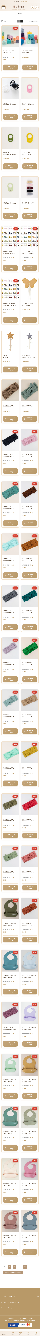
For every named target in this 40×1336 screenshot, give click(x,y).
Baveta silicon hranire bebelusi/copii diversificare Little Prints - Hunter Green (9, 924)
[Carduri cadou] (32, 7)
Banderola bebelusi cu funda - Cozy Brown (9, 406)
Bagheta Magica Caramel (7, 356)
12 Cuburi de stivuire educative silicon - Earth (29, 52)
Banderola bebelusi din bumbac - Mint (9, 768)
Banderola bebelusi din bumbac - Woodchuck (8, 1028)
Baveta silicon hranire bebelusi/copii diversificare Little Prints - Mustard (29, 1080)
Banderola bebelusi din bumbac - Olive (10, 820)
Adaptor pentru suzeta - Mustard (29, 153)
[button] (3, 7)
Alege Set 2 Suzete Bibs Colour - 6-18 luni (28, 252)
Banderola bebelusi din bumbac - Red (28, 820)
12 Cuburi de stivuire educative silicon (8, 52)
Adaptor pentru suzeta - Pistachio (10, 203)
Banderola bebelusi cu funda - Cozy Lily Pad (28, 406)
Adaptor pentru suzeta (9, 104)
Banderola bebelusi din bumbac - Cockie (28, 559)
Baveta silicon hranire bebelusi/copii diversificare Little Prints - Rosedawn (9, 1236)
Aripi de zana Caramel (28, 304)
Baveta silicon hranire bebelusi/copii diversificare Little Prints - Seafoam (9, 1080)
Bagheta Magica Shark (28, 356)
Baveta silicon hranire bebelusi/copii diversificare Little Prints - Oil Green (9, 1132)
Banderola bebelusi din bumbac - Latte (29, 716)
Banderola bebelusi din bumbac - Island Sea (10, 716)
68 (25, 1267)
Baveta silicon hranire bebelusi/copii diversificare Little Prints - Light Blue (29, 976)
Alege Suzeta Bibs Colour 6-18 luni (9, 304)
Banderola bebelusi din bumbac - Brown (29, 507)
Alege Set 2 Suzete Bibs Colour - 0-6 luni (8, 252)
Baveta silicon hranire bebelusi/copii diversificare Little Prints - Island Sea (9, 976)
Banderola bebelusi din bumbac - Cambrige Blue (9, 559)
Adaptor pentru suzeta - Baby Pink (29, 104)
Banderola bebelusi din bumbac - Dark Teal (28, 611)
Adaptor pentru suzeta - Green (10, 153)
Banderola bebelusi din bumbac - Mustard (28, 768)
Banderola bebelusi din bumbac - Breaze (8, 507)
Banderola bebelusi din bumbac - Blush (29, 455)
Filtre (4, 21)
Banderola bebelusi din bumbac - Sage (9, 872)
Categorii (19, 13)
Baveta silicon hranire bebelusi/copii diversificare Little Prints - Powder (9, 1184)
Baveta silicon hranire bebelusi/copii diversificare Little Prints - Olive (29, 1132)
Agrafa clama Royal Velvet (28, 203)
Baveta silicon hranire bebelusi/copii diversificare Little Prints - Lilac (29, 1028)
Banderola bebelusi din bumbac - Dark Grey (9, 611)
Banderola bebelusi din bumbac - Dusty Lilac (10, 664)
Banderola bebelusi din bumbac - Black (10, 455)
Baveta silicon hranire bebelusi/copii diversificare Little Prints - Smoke (29, 1236)
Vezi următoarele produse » (13, 1272)
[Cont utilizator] (37, 7)
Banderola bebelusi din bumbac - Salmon (28, 872)
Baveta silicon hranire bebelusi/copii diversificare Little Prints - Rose (29, 1184)
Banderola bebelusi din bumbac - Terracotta (28, 924)
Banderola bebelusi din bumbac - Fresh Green (29, 664)
